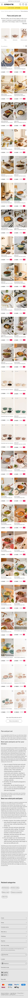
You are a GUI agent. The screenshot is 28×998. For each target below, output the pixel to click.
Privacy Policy (20, 993)
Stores (2, 922)
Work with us (4, 931)
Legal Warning (13, 993)
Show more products (14, 721)
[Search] (20, 4)
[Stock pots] (15, 33)
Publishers (3, 936)
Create (2, 918)
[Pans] (5, 33)
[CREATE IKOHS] (9, 4)
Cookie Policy (12, 994)
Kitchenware (17, 11)
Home (2, 11)
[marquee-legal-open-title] (26, 8)
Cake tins (4, 896)
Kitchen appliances (9, 11)
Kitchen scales (15, 887)
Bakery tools (5, 892)
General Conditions (5, 993)
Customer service (5, 927)
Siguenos (3, 940)
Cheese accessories (16, 892)
